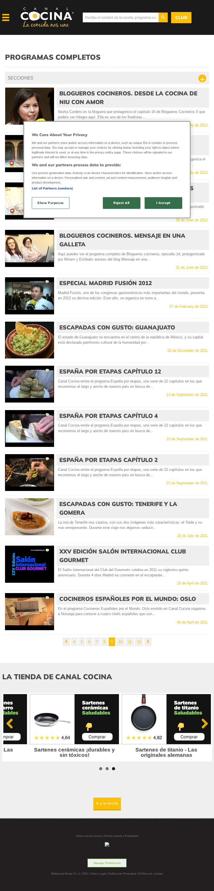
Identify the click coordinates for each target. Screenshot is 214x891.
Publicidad (131, 835)
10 (120, 642)
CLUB (181, 17)
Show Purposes (50, 202)
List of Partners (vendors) (52, 188)
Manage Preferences (107, 862)
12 (139, 642)
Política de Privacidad (122, 873)
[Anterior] (66, 641)
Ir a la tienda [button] (107, 803)
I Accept (163, 202)
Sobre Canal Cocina (89, 835)
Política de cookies (151, 873)
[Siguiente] (148, 641)
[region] (107, 169)
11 (130, 642)
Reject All (121, 202)
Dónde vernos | (114, 835)
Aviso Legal (98, 873)
